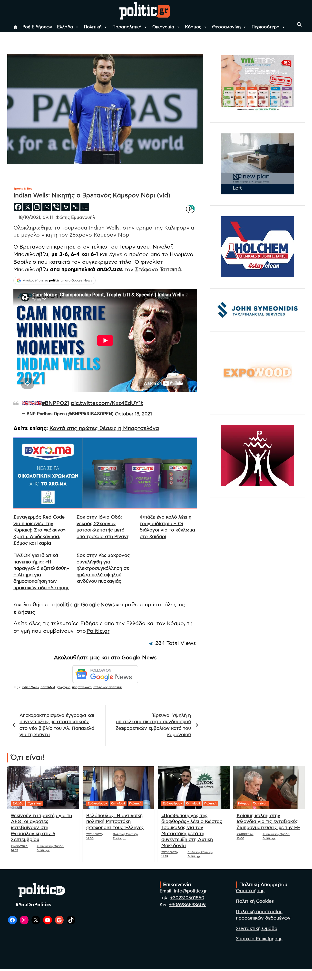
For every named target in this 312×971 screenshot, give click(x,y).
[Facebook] (18, 207)
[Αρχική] (15, 27)
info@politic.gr (190, 891)
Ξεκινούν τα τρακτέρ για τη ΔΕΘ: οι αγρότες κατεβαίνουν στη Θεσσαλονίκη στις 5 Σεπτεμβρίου (41, 827)
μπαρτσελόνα (82, 687)
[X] (27, 207)
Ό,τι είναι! (35, 803)
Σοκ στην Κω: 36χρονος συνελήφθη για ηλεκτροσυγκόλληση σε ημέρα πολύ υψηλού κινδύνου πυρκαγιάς (103, 568)
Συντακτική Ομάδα (256, 928)
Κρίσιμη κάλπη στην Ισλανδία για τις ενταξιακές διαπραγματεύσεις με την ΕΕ (268, 821)
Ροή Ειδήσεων (37, 27)
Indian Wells (30, 687)
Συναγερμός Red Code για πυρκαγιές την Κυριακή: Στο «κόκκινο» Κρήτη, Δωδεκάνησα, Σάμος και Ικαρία (39, 530)
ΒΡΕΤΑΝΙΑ (47, 687)
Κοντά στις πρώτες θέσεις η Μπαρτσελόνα (104, 428)
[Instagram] (37, 207)
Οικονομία (163, 27)
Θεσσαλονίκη (226, 27)
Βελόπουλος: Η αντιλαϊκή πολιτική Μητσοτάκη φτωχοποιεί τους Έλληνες (115, 821)
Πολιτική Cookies (255, 901)
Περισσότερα (266, 27)
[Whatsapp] (46, 207)
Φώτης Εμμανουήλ (75, 217)
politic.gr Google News (85, 604)
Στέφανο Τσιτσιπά (158, 269)
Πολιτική (93, 27)
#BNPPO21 (55, 403)
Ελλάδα (65, 27)
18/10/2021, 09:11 (35, 217)
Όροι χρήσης (250, 891)
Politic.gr (98, 631)
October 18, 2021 (133, 414)
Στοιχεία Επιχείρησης (259, 939)
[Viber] (56, 207)
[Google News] (84, 207)
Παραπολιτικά (127, 27)
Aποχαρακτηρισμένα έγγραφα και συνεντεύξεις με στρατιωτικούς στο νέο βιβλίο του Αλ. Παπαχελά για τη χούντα (57, 725)
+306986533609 (187, 904)
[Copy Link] (75, 207)
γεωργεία (63, 687)
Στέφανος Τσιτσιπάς (108, 687)
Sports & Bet (22, 188)
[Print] (65, 207)
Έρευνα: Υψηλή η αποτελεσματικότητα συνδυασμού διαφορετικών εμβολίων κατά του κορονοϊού (153, 725)
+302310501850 (187, 898)
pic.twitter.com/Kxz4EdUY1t (107, 403)
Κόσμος (193, 27)
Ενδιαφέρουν (97, 803)
